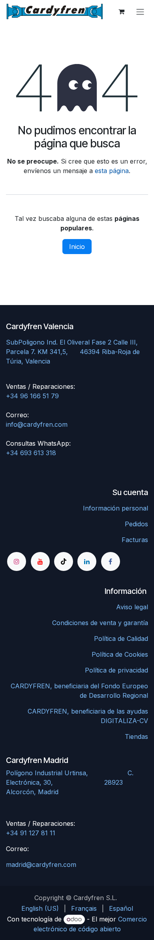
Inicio (77, 247)
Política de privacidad (116, 670)
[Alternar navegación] (140, 11)
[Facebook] (110, 561)
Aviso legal (132, 607)
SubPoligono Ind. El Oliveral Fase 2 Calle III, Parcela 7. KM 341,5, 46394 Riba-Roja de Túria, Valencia (73, 351)
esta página (112, 171)
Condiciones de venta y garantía (100, 623)
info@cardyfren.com (37, 424)
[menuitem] (40, 908)
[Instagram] (16, 561)
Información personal (115, 508)
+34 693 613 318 (31, 453)
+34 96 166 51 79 (32, 396)
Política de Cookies (120, 654)
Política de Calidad (121, 638)
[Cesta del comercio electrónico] (121, 11)
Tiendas (136, 736)
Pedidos (136, 524)
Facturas (135, 540)
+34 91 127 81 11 (30, 833)
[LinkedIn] (86, 561)
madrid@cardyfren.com (41, 864)
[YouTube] (40, 561)
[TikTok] (63, 561)
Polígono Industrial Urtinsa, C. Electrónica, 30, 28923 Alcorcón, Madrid (69, 782)
